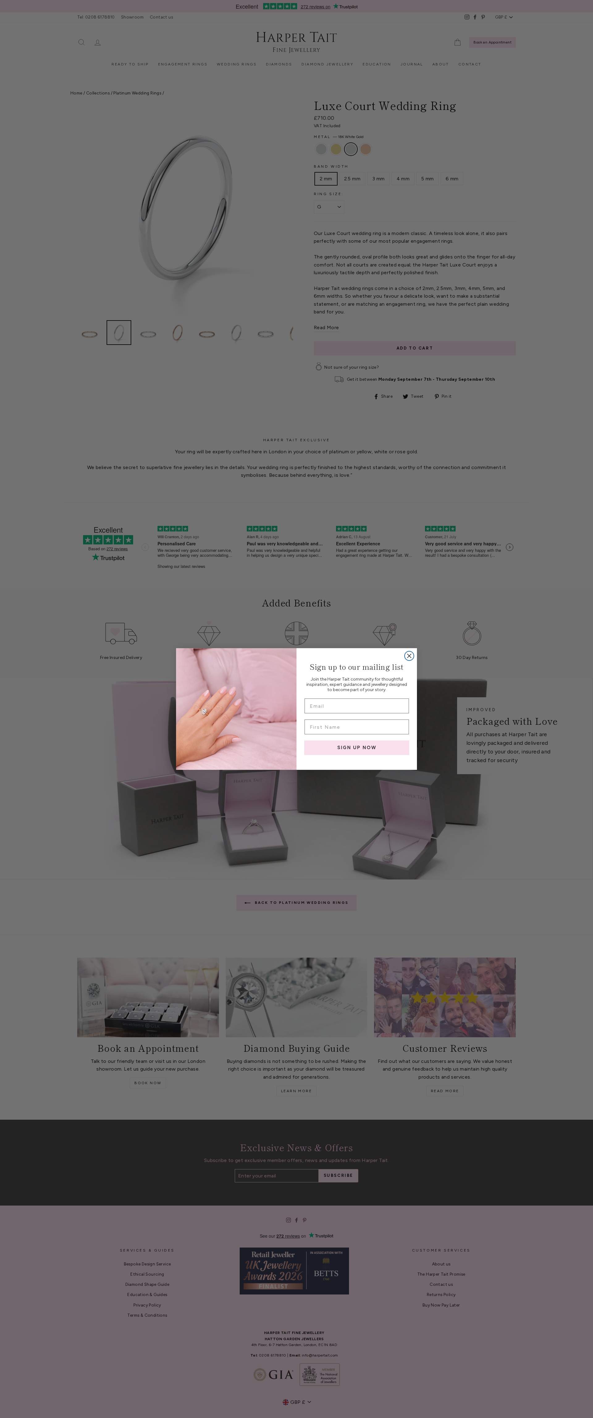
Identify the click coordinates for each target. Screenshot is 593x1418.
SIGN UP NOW (356, 747)
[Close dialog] (409, 656)
